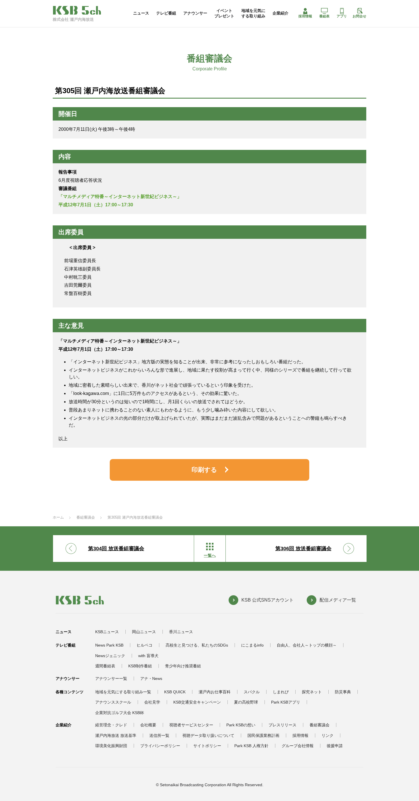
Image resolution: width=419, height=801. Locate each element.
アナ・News (151, 678)
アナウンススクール (113, 702)
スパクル (252, 692)
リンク (327, 735)
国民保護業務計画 (263, 735)
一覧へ (210, 555)
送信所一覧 (159, 735)
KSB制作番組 (140, 666)
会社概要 (148, 725)
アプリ (342, 16)
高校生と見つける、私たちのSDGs (197, 645)
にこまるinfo (252, 645)
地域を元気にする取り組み (253, 13)
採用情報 (305, 16)
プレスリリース (282, 725)
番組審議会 (85, 517)
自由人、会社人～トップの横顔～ (307, 645)
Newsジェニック (110, 655)
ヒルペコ (144, 645)
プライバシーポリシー (160, 745)
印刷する (204, 469)
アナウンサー (195, 13)
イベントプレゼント (224, 13)
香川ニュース (181, 631)
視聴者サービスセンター (191, 725)
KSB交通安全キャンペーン (197, 702)
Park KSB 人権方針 (251, 745)
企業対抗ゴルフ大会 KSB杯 (119, 712)
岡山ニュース (144, 631)
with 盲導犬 (148, 655)
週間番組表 (105, 666)
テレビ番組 (166, 13)
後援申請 (335, 745)
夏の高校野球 (246, 702)
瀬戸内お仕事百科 (215, 692)
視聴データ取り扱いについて (208, 735)
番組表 (324, 16)
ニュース (141, 13)
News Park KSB (109, 645)
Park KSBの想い (240, 725)
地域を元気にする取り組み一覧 (123, 692)
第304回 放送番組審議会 (116, 548)
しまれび (281, 692)
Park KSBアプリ (285, 702)
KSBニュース (107, 631)
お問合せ (359, 16)
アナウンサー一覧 (111, 678)
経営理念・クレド (111, 725)
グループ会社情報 (298, 745)
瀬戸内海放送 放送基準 (115, 735)
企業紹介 (280, 13)
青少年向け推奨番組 (183, 666)
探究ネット (312, 692)
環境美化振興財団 (111, 745)
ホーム (58, 517)
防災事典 (343, 692)
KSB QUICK (175, 692)
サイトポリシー (207, 745)
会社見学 (152, 702)
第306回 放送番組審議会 (303, 548)
